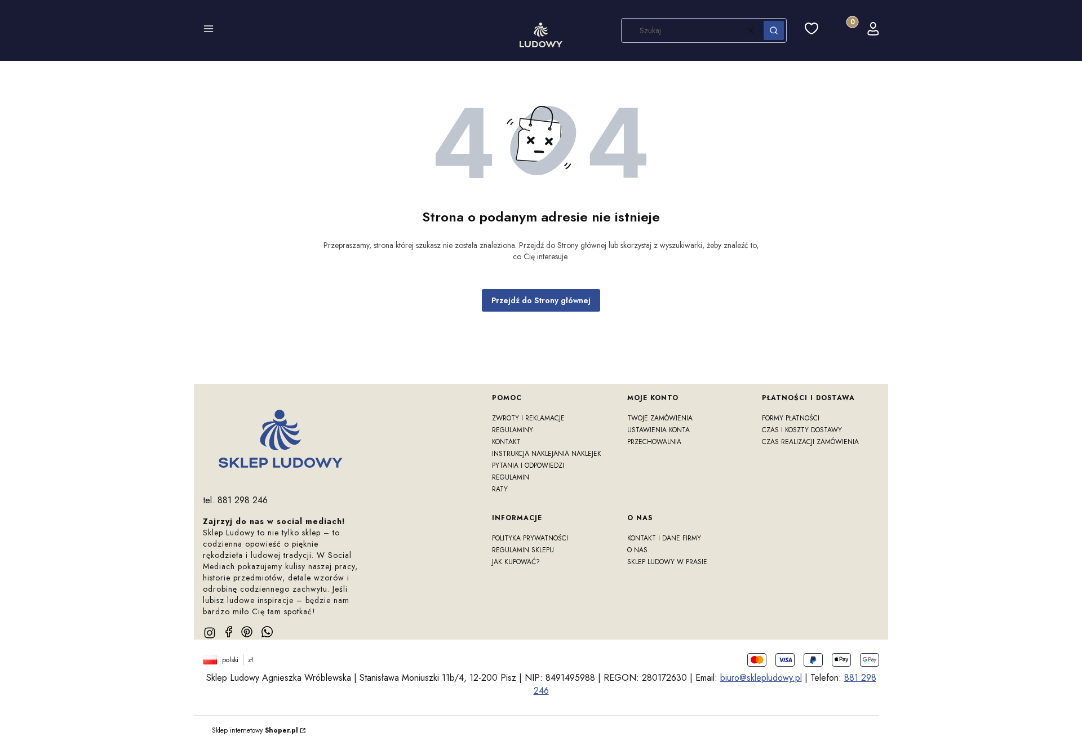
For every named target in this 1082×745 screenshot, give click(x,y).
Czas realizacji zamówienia (810, 442)
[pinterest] (246, 631)
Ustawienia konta (658, 430)
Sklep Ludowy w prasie (667, 562)
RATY (500, 489)
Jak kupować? (516, 562)
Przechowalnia (654, 442)
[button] (208, 30)
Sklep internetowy (255, 730)
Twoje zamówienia (660, 418)
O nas (637, 550)
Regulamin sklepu (523, 550)
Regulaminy (512, 430)
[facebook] (228, 631)
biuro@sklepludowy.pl (761, 677)
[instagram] (209, 633)
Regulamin (510, 477)
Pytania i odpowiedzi (528, 465)
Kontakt (506, 442)
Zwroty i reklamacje (528, 418)
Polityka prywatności (530, 538)
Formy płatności (790, 418)
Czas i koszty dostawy (802, 430)
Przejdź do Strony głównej (541, 300)
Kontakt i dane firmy (664, 538)
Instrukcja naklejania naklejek (546, 454)
